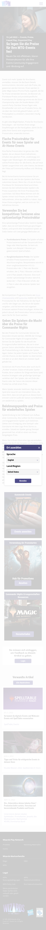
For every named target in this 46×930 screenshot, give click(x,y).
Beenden (23, 481)
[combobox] (21, 460)
